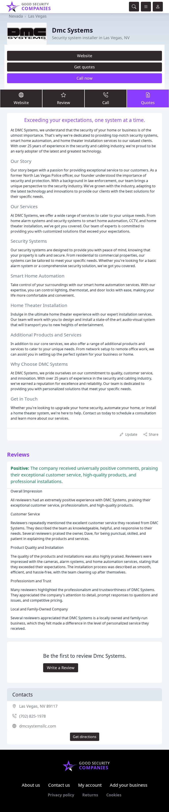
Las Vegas (37, 16)
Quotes (148, 102)
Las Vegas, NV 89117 (38, 706)
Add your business (128, 785)
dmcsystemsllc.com (37, 726)
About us (31, 785)
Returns (90, 794)
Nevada (16, 16)
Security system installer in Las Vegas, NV (91, 37)
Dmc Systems (72, 30)
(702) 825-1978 (32, 716)
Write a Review (60, 667)
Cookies (113, 794)
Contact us (59, 785)
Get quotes (84, 67)
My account (90, 785)
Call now (84, 78)
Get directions (84, 736)
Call (105, 102)
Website (84, 55)
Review (63, 102)
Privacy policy (61, 794)
